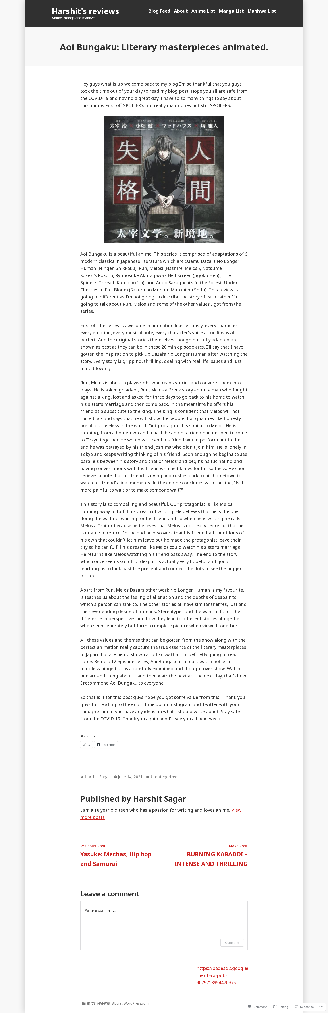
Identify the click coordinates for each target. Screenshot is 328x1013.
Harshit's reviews (85, 11)
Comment (232, 942)
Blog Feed (159, 11)
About (181, 11)
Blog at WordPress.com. (130, 1003)
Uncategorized (164, 776)
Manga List (231, 11)
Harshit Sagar (97, 776)
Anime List (203, 11)
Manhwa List (261, 11)
